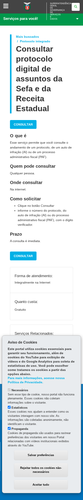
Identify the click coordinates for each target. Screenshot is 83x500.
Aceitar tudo (41, 484)
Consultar (23, 124)
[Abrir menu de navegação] (5, 6)
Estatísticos (19, 407)
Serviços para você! (20, 19)
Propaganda (20, 428)
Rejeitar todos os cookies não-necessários (41, 470)
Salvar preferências (41, 455)
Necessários (20, 390)
